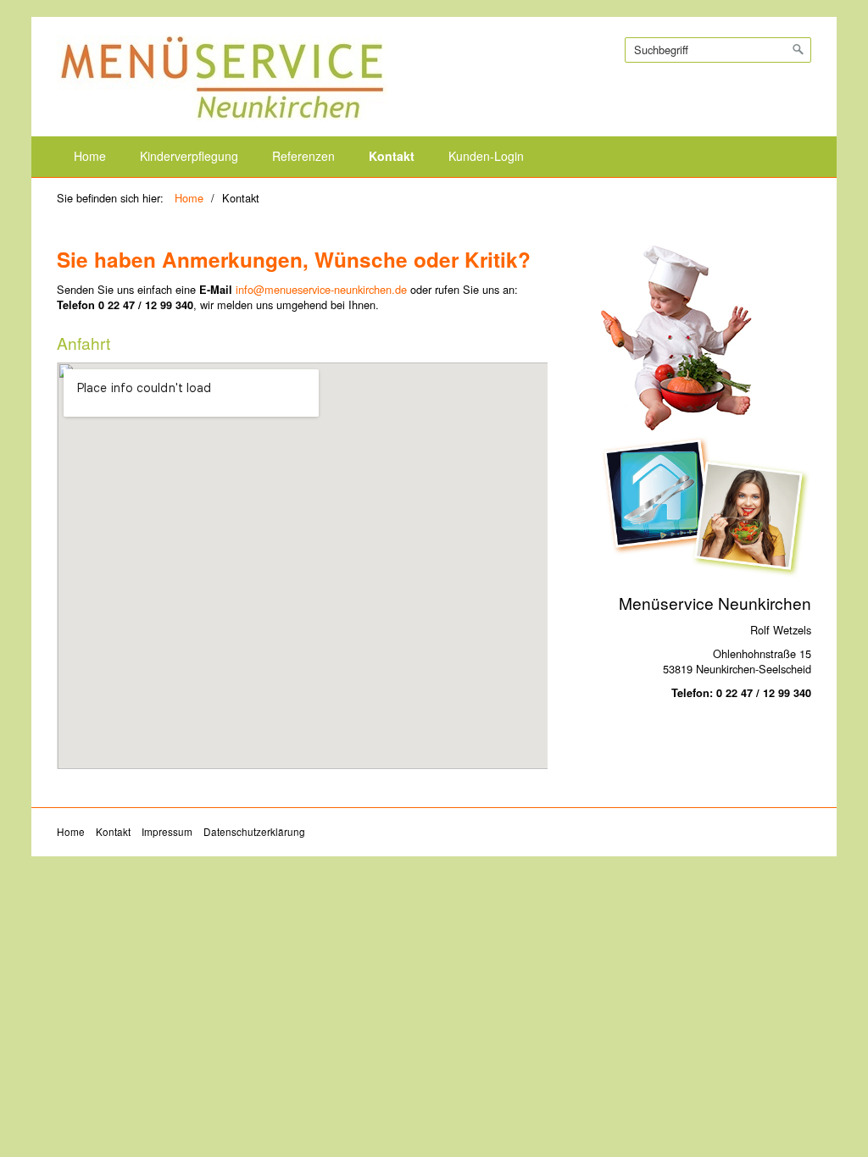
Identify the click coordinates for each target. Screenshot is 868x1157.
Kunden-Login (486, 155)
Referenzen (303, 155)
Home (90, 155)
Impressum (167, 832)
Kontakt (392, 155)
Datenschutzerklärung (254, 832)
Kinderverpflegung (189, 155)
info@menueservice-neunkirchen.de (321, 289)
